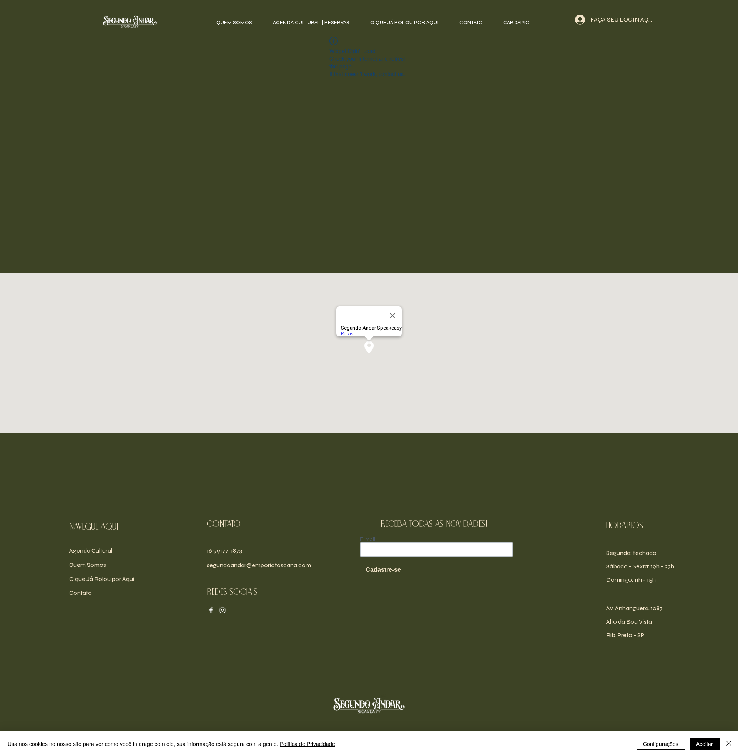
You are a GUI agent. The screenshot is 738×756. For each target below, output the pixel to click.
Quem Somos (87, 564)
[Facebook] (211, 610)
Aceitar (704, 744)
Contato (80, 592)
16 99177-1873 (224, 550)
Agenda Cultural (90, 550)
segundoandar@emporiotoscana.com (259, 565)
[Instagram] (222, 610)
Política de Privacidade (307, 744)
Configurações (660, 744)
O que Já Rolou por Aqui (101, 579)
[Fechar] (728, 744)
